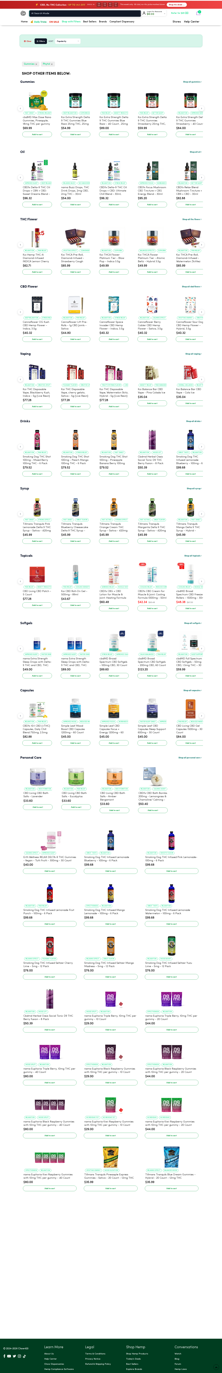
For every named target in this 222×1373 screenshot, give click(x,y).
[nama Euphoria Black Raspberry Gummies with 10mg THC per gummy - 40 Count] (49, 1103)
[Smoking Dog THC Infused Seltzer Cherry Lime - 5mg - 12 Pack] (49, 944)
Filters (42, 41)
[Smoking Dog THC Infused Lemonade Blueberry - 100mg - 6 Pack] (190, 438)
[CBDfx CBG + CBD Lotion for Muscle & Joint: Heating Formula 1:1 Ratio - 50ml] (114, 573)
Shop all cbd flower (191, 286)
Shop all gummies (192, 81)
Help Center (191, 21)
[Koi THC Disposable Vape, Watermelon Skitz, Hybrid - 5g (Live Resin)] (114, 371)
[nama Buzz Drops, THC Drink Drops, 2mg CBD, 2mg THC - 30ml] (75, 169)
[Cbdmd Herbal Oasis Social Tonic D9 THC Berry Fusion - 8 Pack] (152, 438)
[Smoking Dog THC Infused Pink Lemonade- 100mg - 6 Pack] (171, 839)
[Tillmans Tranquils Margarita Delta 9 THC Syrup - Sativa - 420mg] (152, 505)
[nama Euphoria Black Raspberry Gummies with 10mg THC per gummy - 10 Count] (110, 1050)
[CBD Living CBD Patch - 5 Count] (37, 573)
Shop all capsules (192, 690)
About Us (49, 1354)
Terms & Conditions (95, 1354)
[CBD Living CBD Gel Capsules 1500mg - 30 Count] (190, 707)
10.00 (150, 14)
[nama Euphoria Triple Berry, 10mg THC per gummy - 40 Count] (49, 1050)
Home (24, 22)
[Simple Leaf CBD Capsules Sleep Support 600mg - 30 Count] (152, 707)
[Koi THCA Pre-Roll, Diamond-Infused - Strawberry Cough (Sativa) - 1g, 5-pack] (75, 236)
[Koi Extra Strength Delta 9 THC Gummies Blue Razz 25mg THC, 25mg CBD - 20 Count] (75, 99)
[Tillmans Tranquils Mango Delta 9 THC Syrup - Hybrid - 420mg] (190, 505)
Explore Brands (134, 1369)
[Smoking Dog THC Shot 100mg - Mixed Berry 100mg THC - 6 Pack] (37, 438)
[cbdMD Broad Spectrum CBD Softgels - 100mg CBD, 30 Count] (114, 640)
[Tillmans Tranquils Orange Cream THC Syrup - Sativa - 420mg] (114, 505)
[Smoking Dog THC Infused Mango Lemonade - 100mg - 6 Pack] (110, 891)
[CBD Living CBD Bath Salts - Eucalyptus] (76, 774)
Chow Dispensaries (54, 1364)
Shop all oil (195, 151)
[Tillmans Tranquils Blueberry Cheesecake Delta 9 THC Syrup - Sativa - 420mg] (75, 505)
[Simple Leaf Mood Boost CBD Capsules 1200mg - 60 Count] (75, 707)
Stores (177, 21)
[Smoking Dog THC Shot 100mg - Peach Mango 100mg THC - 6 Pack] (75, 438)
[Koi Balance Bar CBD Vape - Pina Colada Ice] (152, 371)
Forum (178, 1364)
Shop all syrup (194, 488)
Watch (178, 1354)
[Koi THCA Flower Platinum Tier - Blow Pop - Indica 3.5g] (114, 236)
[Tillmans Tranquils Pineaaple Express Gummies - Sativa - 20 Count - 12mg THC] (110, 1156)
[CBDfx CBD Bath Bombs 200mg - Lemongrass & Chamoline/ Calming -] (152, 774)
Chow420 (23, 1348)
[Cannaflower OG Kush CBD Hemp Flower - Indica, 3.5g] (37, 303)
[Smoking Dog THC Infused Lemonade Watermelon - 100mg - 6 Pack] (171, 891)
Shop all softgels (192, 622)
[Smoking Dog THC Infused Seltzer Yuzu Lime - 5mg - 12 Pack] (171, 944)
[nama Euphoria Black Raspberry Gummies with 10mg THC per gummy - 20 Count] (171, 1050)
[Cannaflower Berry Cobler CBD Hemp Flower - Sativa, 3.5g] (152, 303)
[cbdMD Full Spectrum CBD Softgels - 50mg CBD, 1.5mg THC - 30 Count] (190, 640)
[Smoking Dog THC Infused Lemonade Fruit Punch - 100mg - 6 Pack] (49, 891)
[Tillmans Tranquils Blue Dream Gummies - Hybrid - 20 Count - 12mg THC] (171, 1156)
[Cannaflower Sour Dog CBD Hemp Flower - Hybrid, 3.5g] (190, 303)
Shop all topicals (192, 555)
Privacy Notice (92, 1359)
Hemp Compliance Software (59, 1369)
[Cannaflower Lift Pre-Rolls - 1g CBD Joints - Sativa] (75, 303)
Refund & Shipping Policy (98, 1364)
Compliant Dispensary (121, 22)
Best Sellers (89, 22)
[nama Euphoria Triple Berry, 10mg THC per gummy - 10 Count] (110, 997)
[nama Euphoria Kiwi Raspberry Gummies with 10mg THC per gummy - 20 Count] (171, 1103)
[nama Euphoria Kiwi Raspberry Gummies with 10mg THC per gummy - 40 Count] (49, 1156)
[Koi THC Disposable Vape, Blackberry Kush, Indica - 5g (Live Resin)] (37, 371)
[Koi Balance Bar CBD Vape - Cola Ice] (190, 371)
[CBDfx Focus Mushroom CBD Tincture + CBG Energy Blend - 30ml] (152, 169)
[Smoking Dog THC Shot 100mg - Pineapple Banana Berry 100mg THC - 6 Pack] (114, 438)
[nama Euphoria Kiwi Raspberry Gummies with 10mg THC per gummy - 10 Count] (110, 1103)
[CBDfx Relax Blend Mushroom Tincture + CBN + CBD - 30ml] (190, 169)
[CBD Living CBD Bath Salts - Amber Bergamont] (114, 774)
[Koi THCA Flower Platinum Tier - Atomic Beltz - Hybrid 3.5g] (152, 236)
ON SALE (54, 21)
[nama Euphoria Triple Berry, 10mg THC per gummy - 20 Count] (171, 997)
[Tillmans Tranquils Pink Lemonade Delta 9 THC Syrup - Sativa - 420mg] (37, 505)
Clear (29, 41)
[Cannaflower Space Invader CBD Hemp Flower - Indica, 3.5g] (114, 303)
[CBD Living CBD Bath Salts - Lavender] (37, 774)
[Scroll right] (201, 108)
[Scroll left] (20, 108)
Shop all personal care (190, 757)
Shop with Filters (71, 22)
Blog (177, 1359)
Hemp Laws (181, 1369)
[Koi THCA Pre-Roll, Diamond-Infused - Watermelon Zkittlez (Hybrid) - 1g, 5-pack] (190, 236)
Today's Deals (133, 1359)
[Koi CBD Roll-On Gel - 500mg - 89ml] (75, 573)
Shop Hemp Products (137, 1354)
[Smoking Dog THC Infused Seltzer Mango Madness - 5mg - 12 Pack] (110, 944)
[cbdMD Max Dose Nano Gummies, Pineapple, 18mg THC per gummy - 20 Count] (37, 99)
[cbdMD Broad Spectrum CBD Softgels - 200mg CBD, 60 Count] (152, 640)
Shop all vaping (193, 353)
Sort (50, 41)
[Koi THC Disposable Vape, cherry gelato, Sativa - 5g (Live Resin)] (75, 371)
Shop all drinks (193, 421)
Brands (103, 22)
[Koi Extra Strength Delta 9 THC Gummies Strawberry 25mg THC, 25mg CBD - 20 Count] (152, 99)
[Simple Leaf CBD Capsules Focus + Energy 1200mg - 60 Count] (114, 707)
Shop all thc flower (191, 219)
